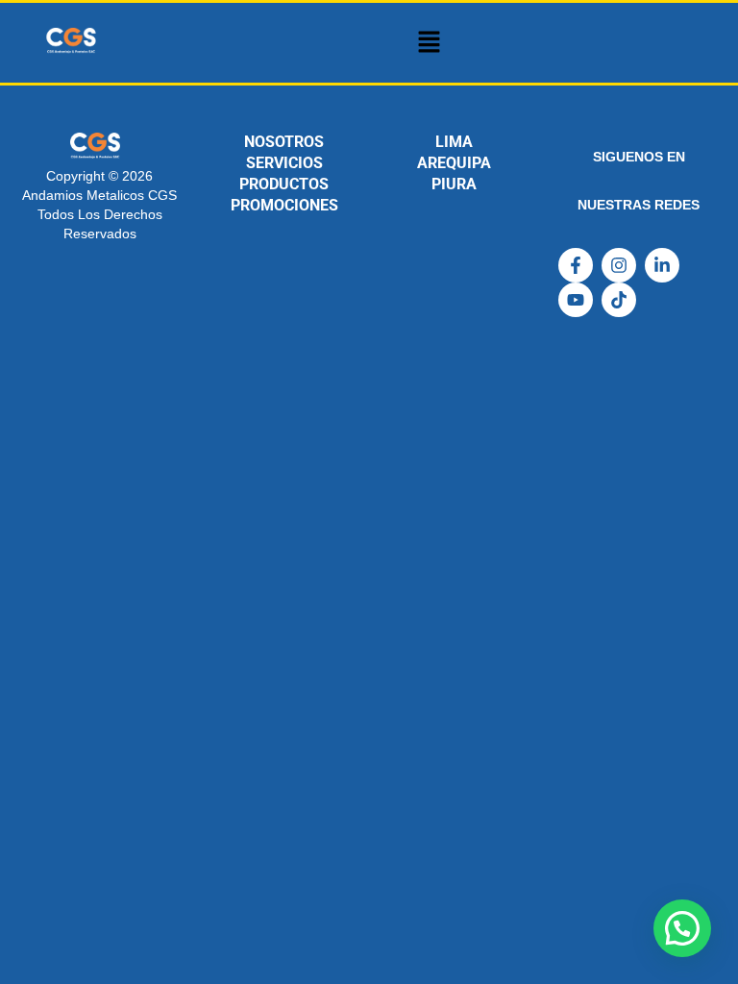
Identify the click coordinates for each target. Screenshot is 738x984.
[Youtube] (575, 300)
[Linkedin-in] (662, 265)
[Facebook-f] (575, 265)
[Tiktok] (619, 300)
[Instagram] (619, 265)
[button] (428, 42)
